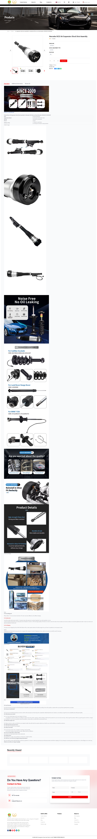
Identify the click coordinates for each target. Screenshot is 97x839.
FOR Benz (54, 64)
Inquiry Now (63, 60)
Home (8, 31)
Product (12, 31)
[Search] (64, 2)
